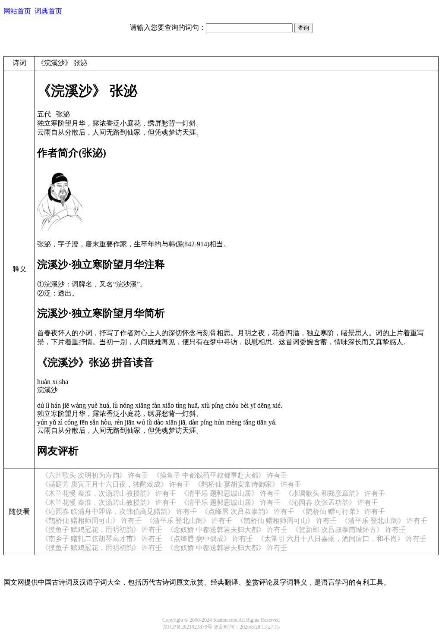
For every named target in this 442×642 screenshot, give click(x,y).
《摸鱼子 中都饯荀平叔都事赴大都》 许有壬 (220, 475)
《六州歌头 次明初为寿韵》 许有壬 (94, 475)
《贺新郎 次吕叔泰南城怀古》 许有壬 (349, 529)
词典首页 (48, 11)
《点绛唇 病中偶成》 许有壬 (210, 538)
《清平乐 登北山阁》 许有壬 (189, 520)
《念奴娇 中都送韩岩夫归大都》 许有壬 (227, 529)
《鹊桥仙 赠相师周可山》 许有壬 (91, 520)
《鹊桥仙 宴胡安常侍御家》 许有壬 (247, 484)
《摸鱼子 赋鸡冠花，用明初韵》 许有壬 (101, 529)
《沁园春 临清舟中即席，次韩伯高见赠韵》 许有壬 (119, 511)
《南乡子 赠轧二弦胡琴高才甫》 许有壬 (101, 538)
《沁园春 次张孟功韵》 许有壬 (331, 502)
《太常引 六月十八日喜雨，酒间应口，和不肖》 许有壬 (341, 538)
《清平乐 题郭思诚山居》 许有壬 (230, 493)
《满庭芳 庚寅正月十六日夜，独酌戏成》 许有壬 (115, 484)
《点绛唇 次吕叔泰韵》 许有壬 (247, 511)
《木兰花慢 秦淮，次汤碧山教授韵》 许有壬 (108, 493)
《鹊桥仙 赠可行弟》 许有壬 (342, 511)
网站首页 (17, 11)
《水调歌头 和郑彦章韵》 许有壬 (335, 493)
